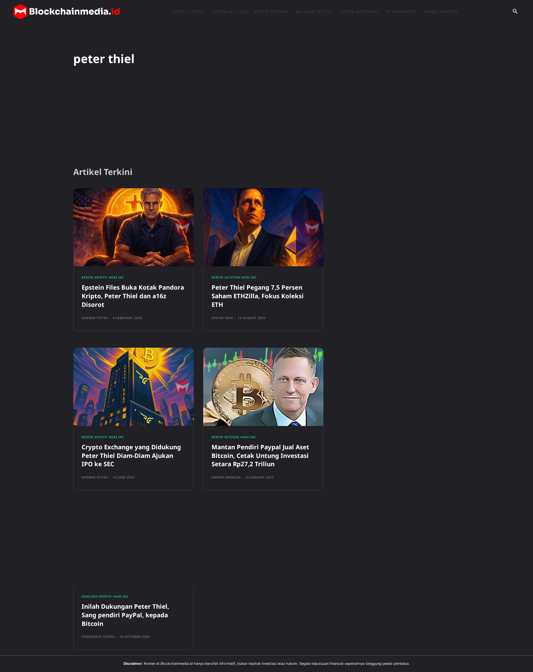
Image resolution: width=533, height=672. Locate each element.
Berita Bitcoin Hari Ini (234, 436)
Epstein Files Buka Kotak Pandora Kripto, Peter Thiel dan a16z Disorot (133, 296)
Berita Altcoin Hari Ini (234, 277)
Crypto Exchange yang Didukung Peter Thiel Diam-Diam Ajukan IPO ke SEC (131, 455)
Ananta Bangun (226, 477)
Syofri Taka (222, 318)
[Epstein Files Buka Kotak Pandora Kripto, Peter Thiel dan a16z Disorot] (133, 227)
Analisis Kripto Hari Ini (105, 596)
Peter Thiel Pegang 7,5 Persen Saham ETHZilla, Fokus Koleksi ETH (258, 296)
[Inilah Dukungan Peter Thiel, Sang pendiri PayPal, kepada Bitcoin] (133, 546)
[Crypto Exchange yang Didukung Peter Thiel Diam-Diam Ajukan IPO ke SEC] (133, 387)
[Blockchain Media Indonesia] (66, 11)
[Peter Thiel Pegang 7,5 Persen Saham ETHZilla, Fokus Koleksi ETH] (263, 227)
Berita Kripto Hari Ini (103, 277)
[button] (515, 11)
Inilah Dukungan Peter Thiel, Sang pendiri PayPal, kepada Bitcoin (125, 615)
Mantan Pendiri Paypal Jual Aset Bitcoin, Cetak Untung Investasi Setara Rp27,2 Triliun (260, 455)
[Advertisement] (266, 119)
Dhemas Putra (95, 318)
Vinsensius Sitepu (98, 637)
